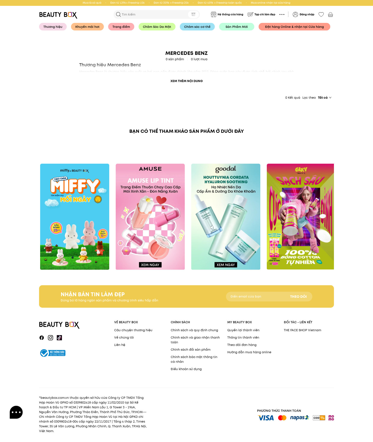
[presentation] (59, 14)
